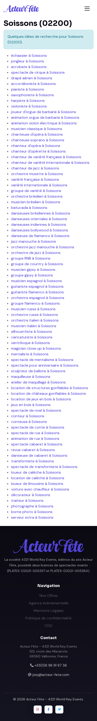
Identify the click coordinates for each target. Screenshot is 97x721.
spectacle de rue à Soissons (35, 432)
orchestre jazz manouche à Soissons (42, 247)
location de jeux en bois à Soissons (41, 399)
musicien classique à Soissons (36, 128)
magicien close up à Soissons (36, 348)
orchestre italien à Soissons (35, 320)
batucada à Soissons (29, 207)
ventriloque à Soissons (30, 342)
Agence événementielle (49, 603)
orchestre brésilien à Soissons (37, 196)
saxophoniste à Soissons (32, 94)
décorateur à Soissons (30, 494)
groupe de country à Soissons (37, 263)
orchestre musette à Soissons (37, 173)
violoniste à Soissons (29, 106)
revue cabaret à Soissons (33, 449)
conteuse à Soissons (29, 421)
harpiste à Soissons (28, 100)
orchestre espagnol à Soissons (37, 297)
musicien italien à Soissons (33, 325)
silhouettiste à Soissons (31, 331)
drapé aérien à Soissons (31, 78)
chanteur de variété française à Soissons (46, 156)
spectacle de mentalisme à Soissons (42, 359)
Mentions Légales (49, 610)
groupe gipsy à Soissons (32, 275)
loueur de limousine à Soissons (37, 483)
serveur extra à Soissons (32, 517)
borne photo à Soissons (32, 511)
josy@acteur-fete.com (50, 675)
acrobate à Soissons (29, 66)
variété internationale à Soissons (39, 185)
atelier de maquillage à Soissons (38, 382)
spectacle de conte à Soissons (37, 427)
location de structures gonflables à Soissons (49, 387)
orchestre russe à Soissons (34, 314)
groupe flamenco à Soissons (35, 303)
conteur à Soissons (27, 416)
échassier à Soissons (29, 55)
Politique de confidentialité (48, 618)
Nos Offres (49, 595)
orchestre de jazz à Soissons (36, 252)
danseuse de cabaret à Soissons (39, 455)
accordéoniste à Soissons (33, 83)
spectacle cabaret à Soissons (36, 444)
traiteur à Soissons (27, 500)
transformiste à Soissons (32, 461)
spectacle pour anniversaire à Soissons (44, 365)
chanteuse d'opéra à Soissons (37, 134)
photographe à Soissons (32, 506)
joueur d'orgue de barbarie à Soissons (43, 111)
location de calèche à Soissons (37, 478)
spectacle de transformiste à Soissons (44, 466)
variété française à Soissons (35, 179)
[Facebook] (48, 709)
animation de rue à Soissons (35, 438)
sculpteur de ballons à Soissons (38, 370)
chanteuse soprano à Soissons (37, 140)
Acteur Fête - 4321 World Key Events (54, 699)
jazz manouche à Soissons (33, 241)
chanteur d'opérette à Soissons (38, 151)
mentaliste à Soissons (29, 354)
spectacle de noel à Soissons (36, 410)
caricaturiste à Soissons (32, 337)
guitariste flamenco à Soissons (37, 292)
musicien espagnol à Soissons (36, 280)
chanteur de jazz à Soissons (35, 168)
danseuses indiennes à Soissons (38, 224)
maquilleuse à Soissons (30, 376)
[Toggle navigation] (87, 8)
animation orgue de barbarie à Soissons (45, 117)
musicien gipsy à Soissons (33, 269)
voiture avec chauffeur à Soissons (40, 489)
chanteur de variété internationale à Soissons (50, 162)
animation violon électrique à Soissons (44, 123)
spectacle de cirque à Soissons (38, 72)
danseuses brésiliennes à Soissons (40, 213)
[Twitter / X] (59, 709)
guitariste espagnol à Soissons (37, 286)
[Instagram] (38, 709)
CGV (48, 625)
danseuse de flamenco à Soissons (40, 235)
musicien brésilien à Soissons (35, 201)
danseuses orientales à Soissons (39, 218)
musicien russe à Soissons (33, 309)
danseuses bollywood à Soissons (39, 230)
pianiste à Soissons (27, 89)
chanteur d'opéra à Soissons (35, 145)
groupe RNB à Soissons (30, 258)
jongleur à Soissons (27, 61)
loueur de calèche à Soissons (36, 472)
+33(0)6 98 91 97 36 (50, 665)
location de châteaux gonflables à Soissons (48, 393)
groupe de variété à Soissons (36, 190)
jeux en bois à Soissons (31, 404)
